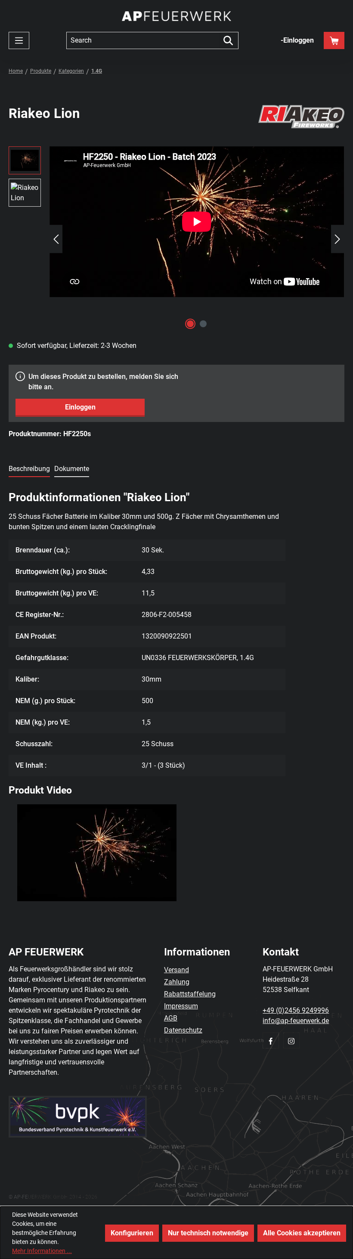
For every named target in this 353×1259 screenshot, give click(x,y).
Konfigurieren (132, 1233)
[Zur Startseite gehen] (176, 16)
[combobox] (142, 40)
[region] (176, 239)
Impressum (181, 1006)
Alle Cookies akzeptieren (302, 1233)
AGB (170, 1018)
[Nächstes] (337, 239)
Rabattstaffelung (190, 994)
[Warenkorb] (334, 40)
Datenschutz (183, 1030)
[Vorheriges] (56, 239)
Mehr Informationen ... (42, 1250)
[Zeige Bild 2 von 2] (203, 323)
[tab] (29, 469)
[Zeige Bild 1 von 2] (190, 323)
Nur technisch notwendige (208, 1233)
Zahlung (176, 982)
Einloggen (80, 407)
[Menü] (19, 40)
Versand (176, 970)
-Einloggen (297, 40)
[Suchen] (228, 40)
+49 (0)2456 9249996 (296, 1010)
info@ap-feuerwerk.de (296, 1021)
